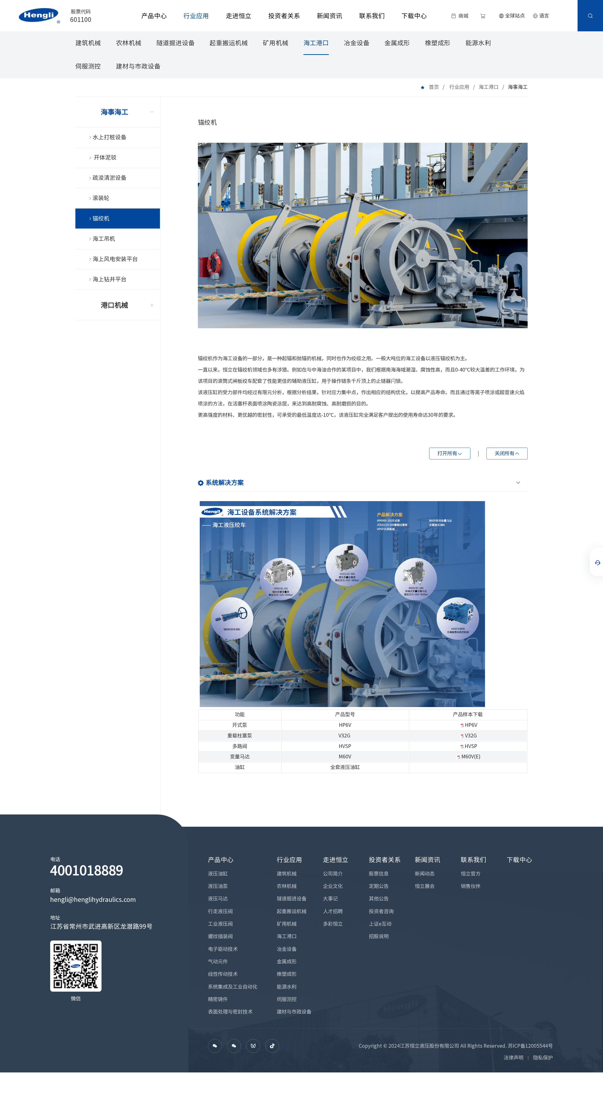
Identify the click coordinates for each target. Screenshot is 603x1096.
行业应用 (196, 16)
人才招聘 (333, 911)
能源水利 (478, 43)
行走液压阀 (220, 911)
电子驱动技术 (223, 949)
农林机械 (128, 43)
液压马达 (218, 898)
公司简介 (333, 873)
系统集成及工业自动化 (232, 986)
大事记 (330, 898)
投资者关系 (284, 16)
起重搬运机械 (229, 43)
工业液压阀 (220, 923)
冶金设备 (356, 43)
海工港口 (316, 43)
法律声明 (513, 1057)
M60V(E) (471, 756)
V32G (344, 735)
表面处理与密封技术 (230, 1011)
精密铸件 (218, 999)
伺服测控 (88, 66)
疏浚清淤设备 (109, 177)
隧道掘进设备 (175, 43)
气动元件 (218, 961)
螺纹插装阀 (220, 936)
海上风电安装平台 (115, 259)
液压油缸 (218, 873)
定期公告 (379, 886)
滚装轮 (101, 198)
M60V (345, 756)
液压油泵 (218, 886)
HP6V (345, 725)
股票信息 (379, 873)
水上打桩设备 (109, 137)
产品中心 (154, 16)
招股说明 (379, 936)
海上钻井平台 (109, 279)
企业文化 (333, 886)
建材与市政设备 (138, 66)
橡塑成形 (437, 43)
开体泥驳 (104, 157)
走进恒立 (238, 16)
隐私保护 (543, 1057)
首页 (434, 87)
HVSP (345, 746)
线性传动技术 (223, 974)
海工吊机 (104, 238)
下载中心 (414, 16)
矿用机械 (275, 43)
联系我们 (372, 16)
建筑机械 (88, 43)
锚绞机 (101, 218)
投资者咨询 (381, 911)
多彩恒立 (333, 923)
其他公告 (379, 898)
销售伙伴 (471, 886)
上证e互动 (380, 923)
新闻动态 (425, 873)
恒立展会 (425, 886)
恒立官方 (471, 873)
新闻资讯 (329, 16)
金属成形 (397, 43)
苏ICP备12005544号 (530, 1045)
